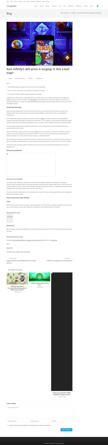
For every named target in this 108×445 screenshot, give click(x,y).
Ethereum (21, 1)
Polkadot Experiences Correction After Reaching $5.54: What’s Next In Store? (17, 288)
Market (43, 1)
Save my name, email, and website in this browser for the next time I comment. (30, 425)
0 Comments (39, 78)
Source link (9, 248)
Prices (48, 1)
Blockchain (32, 1)
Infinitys (18, 252)
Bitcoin (16, 1)
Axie (10, 252)
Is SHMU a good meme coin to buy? (39, 284)
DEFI (28, 1)
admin (10, 78)
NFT (25, 1)
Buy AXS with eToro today (13, 212)
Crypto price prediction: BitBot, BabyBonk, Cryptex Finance (61, 393)
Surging (25, 252)
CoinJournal (54, 240)
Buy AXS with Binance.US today (15, 236)
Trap (29, 252)
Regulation (38, 1)
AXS (12, 252)
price (22, 252)
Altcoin (11, 1)
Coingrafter (12, 6)
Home (8, 1)
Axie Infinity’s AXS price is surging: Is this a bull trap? (89, 13)
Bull (15, 252)
